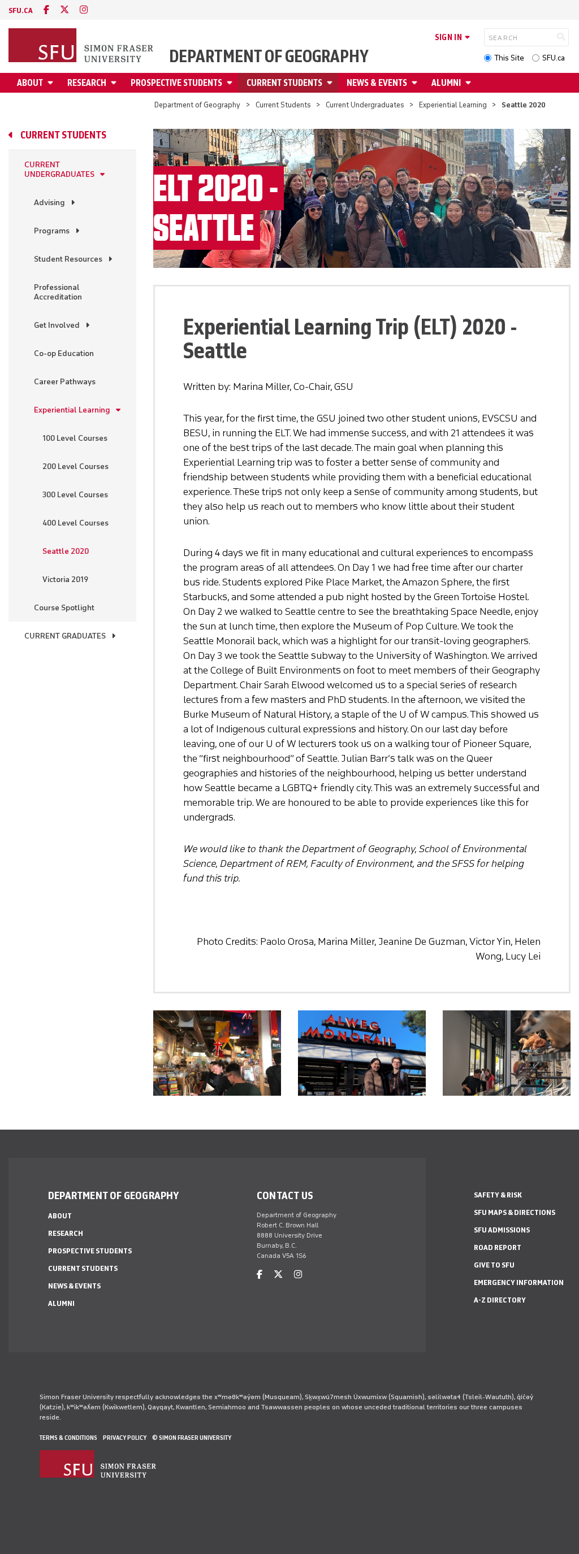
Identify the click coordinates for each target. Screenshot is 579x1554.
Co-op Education (64, 353)
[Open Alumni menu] (470, 83)
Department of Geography (269, 56)
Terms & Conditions (68, 1438)
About (30, 82)
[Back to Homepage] (81, 46)
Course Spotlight (64, 608)
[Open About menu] (52, 83)
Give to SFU (494, 1265)
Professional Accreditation (58, 292)
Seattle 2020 (65, 551)
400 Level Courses (75, 523)
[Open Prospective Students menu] (231, 83)
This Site (509, 58)
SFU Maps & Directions (514, 1212)
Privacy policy (124, 1438)
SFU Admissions (502, 1230)
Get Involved (57, 325)
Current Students (284, 82)
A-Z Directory (500, 1300)
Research (86, 82)
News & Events (377, 82)
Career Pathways (65, 382)
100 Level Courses (74, 438)
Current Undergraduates (365, 105)
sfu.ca (20, 10)
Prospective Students (176, 82)
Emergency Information (519, 1282)
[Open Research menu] (115, 83)
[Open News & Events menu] (416, 83)
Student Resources (68, 259)
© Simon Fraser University (191, 1438)
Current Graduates (65, 636)
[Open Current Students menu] (331, 83)
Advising (49, 202)
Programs (52, 231)
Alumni (446, 82)
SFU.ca (553, 58)
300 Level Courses (75, 495)
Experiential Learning (453, 105)
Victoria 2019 (65, 579)
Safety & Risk (498, 1195)
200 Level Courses (75, 466)
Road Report (497, 1247)
